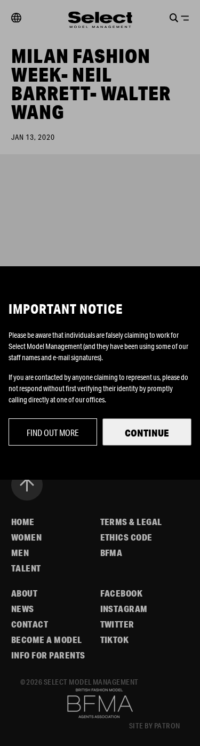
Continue (147, 432)
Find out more (53, 432)
